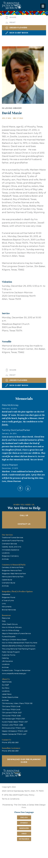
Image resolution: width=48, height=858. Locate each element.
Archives (5, 559)
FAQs (19, 795)
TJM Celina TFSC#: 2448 (11, 706)
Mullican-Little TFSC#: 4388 (12, 725)
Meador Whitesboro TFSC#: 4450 (14, 731)
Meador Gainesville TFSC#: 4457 (14, 734)
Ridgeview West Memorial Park (14, 573)
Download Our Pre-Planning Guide (24, 761)
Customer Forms (8, 655)
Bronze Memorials (9, 610)
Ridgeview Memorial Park (12, 570)
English (24, 817)
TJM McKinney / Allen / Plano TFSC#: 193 (17, 703)
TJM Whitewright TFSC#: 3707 (13, 719)
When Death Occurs (10, 624)
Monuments (6, 606)
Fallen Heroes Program (11, 652)
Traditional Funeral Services (12, 537)
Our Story (5, 688)
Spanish (24, 823)
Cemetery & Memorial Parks (12, 567)
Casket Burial (7, 580)
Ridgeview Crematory (10, 556)
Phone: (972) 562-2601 (10, 742)
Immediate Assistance (10, 550)
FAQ (3, 621)
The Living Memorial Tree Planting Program (18, 649)
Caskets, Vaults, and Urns (11, 547)
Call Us (24, 515)
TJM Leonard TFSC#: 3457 (12, 712)
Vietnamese (24, 839)
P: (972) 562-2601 (9, 795)
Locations (5, 553)
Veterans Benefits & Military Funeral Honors (18, 646)
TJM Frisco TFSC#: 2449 (11, 709)
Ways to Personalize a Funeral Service (16, 633)
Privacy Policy (28, 795)
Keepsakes (6, 594)
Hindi (24, 833)
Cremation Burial (8, 583)
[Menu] (42, 6)
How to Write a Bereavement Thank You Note (19, 643)
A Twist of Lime (8, 600)
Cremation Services (9, 544)
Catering (5, 658)
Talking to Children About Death (14, 639)
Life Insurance (7, 661)
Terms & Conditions (10, 799)
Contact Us (24, 524)
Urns (4, 603)
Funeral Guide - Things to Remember (16, 670)
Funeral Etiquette (8, 636)
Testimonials (7, 682)
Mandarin (24, 828)
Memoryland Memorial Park (12, 576)
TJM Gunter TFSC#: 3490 (11, 716)
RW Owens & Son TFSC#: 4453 (13, 728)
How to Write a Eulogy (10, 630)
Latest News (6, 694)
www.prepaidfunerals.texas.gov (14, 673)
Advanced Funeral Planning (12, 540)
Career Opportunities (10, 697)
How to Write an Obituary (12, 627)
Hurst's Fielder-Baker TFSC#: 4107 (15, 722)
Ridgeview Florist (8, 597)
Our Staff (5, 685)
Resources (6, 618)
